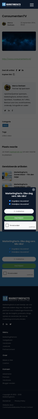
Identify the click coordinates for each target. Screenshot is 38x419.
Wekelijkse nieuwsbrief (20, 204)
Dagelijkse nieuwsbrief (20, 201)
